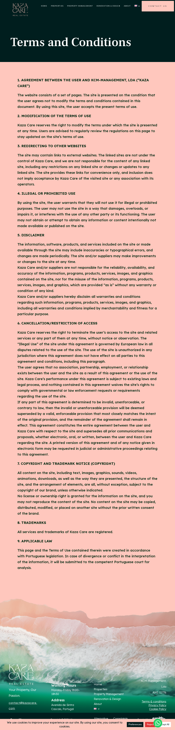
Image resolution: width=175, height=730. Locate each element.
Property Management (80, 6)
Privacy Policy (157, 705)
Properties (57, 6)
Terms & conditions (154, 701)
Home (44, 6)
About (127, 6)
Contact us (158, 6)
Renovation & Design (108, 6)
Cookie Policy (157, 709)
